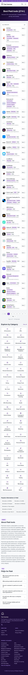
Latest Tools (4, 630)
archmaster (9, 239)
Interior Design (10, 240)
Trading (18, 200)
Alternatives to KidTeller (7, 501)
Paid (15, 29)
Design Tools (9, 130)
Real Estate (14, 116)
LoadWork (8, 147)
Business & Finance (11, 57)
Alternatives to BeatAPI (21, 511)
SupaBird (8, 261)
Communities (17, 654)
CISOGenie (9, 55)
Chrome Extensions (5, 654)
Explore (3, 632)
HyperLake (9, 298)
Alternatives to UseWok (19, 501)
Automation (15, 38)
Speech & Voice (10, 256)
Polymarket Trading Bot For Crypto (13, 198)
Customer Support (10, 104)
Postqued (8, 45)
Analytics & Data (10, 63)
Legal (15, 192)
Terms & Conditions (19, 630)
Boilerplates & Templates (19, 648)
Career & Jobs (4, 652)
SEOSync (8, 245)
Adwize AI (8, 227)
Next (13, 316)
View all (25, 324)
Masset (8, 152)
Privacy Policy (18, 632)
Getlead (8, 111)
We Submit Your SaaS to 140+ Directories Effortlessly (15, 1)
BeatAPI (8, 82)
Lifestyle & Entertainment (12, 92)
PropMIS (8, 116)
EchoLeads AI (9, 99)
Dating (2, 657)
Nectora (8, 214)
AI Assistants (9, 29)
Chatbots (15, 254)
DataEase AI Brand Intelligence (10, 267)
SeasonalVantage (10, 178)
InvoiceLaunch (10, 232)
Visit (23, 28)
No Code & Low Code (11, 136)
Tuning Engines (10, 305)
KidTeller (8, 28)
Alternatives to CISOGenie (20, 503)
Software (14, 141)
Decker (8, 288)
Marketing (9, 36)
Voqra (7, 283)
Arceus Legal (9, 192)
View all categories (5, 665)
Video (8, 83)
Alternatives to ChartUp (7, 509)
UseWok (8, 34)
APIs (14, 48)
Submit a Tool (4, 634)
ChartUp (8, 68)
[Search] (22, 4)
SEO (13, 36)
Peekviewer (9, 90)
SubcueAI (8, 274)
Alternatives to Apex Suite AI (8, 511)
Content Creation (10, 154)
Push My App (9, 220)
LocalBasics (9, 158)
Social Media (9, 38)
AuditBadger (9, 165)
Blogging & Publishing (6, 648)
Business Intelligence (11, 102)
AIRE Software (9, 207)
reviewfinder (9, 121)
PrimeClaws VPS (10, 172)
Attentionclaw (9, 185)
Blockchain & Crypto (11, 70)
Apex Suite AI (9, 75)
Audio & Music (17, 644)
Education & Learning (19, 661)
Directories (16, 659)
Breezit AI (8, 142)
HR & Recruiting (4, 663)
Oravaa (8, 252)
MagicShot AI (9, 128)
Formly (8, 135)
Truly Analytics (10, 62)
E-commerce (4, 661)
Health (15, 663)
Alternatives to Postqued (7, 503)
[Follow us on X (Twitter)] (2, 624)
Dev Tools (9, 85)
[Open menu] (25, 4)
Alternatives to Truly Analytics (8, 506)
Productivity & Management (12, 46)
